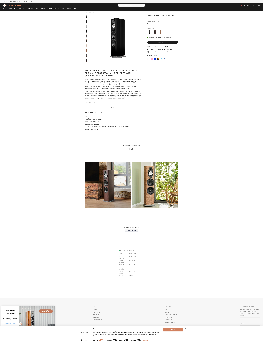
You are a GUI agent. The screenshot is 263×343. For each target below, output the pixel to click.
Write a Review (133, 230)
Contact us (96, 314)
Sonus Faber (91, 12)
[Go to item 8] (87, 51)
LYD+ (63, 8)
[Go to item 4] (87, 31)
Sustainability (168, 319)
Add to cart (162, 42)
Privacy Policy (168, 317)
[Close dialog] (52, 308)
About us (95, 310)
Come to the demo (72, 8)
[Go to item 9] (87, 56)
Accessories (30, 8)
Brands (43, 8)
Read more (113, 107)
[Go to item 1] (87, 16)
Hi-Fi (15, 8)
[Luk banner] (185, 328)
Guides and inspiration (53, 8)
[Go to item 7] (87, 46)
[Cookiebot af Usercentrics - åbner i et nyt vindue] (84, 340)
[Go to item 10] (87, 61)
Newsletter (96, 317)
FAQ (166, 310)
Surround (21, 8)
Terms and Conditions (171, 314)
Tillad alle (173, 329)
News (10, 8)
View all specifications (92, 129)
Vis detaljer (146, 340)
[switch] (115, 340)
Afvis (173, 334)
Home (86, 12)
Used (37, 8)
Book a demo (96, 312)
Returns (167, 312)
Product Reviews (97, 319)
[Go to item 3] (87, 26)
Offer (4, 8)
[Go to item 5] (87, 36)
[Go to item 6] (87, 41)
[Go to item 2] (87, 21)
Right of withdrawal (170, 322)
